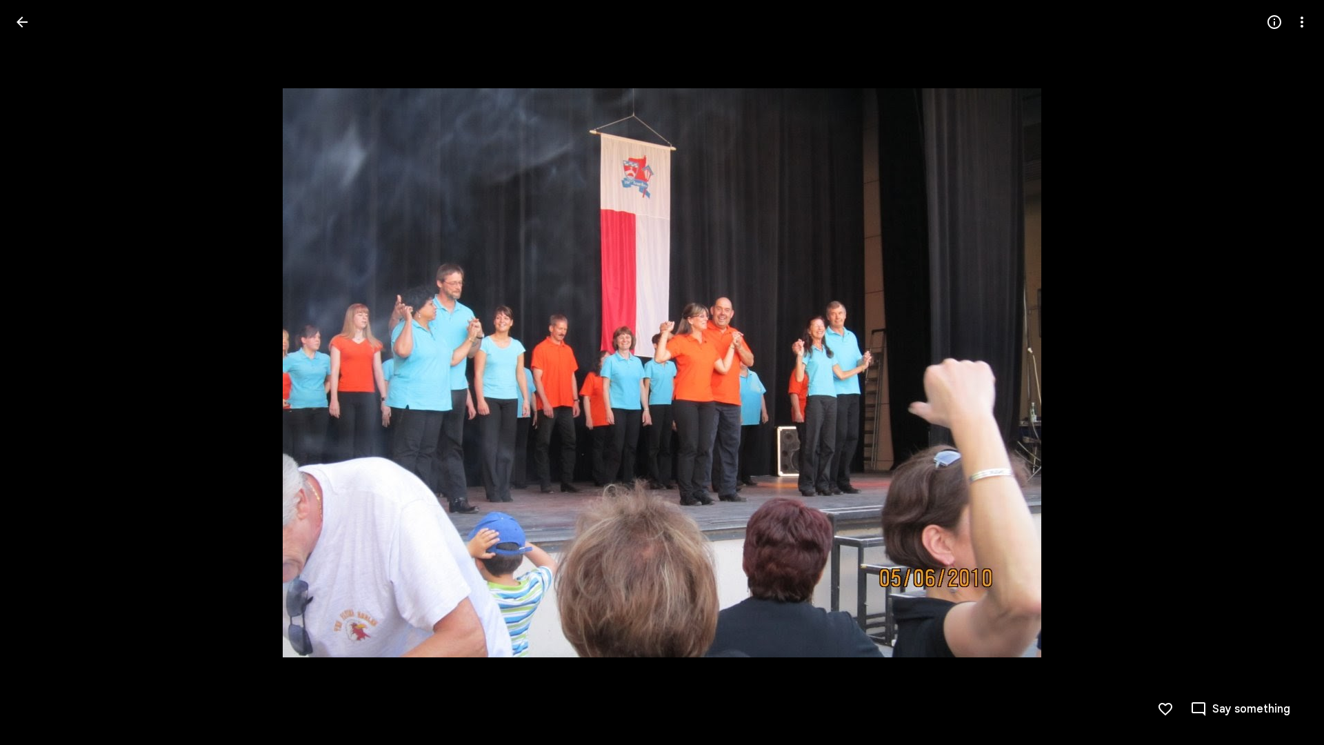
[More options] (1302, 22)
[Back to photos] (22, 22)
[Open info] (1274, 22)
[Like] (1165, 709)
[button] (38, 372)
